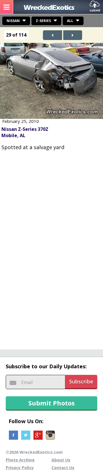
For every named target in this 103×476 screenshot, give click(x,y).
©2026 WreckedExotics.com (34, 452)
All (70, 20)
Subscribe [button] (81, 381)
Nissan (13, 20)
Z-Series (43, 20)
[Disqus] (51, 246)
